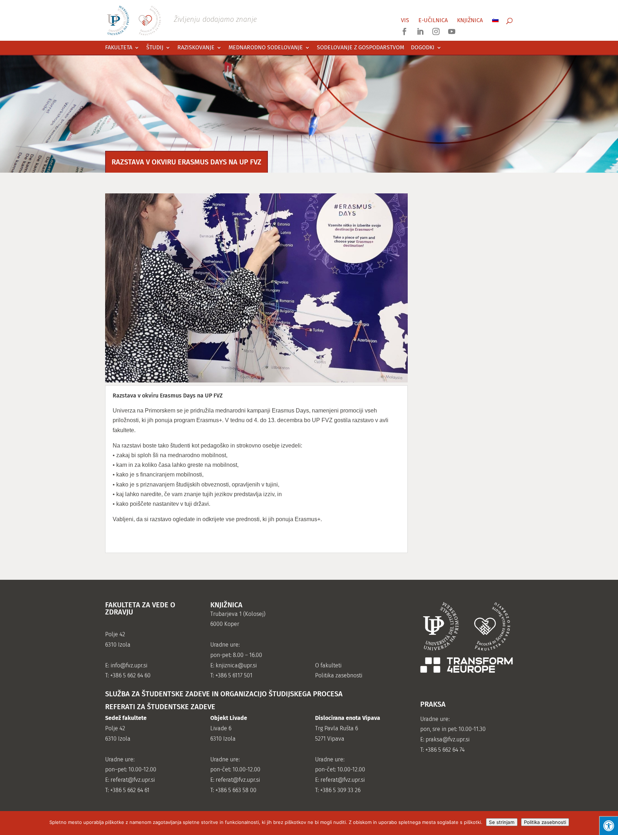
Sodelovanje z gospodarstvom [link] (360, 48)
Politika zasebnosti (545, 822)
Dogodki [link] (423, 48)
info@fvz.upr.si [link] (129, 665)
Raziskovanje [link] (196, 48)
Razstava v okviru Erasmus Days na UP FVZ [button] (168, 396)
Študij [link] (154, 48)
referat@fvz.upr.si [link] (133, 779)
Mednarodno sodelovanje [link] (266, 48)
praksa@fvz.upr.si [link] (448, 739)
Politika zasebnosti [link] (338, 675)
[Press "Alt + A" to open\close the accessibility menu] (608, 825)
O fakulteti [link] (328, 665)
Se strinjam (502, 822)
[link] (182, 19)
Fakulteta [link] (118, 48)
